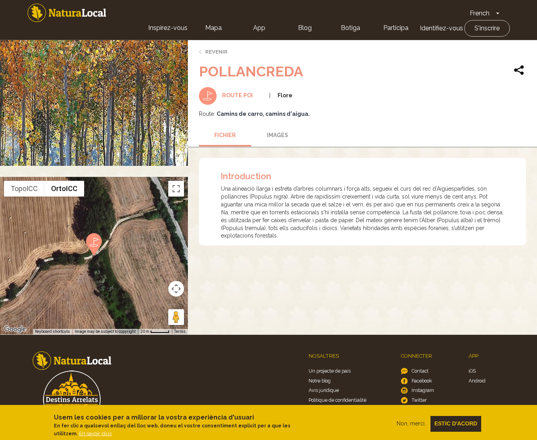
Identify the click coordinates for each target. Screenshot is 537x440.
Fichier (225, 135)
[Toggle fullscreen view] (176, 189)
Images (277, 135)
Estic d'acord (455, 423)
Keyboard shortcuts (52, 331)
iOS (472, 371)
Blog (305, 28)
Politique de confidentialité (337, 400)
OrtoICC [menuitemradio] (64, 188)
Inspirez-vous (168, 28)
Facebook (422, 381)
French (479, 13)
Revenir (216, 52)
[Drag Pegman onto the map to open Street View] (176, 317)
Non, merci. (411, 423)
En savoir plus (95, 433)
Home (67, 13)
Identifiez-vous (441, 28)
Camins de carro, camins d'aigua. (263, 114)
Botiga (350, 28)
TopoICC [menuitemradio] (24, 188)
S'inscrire (487, 28)
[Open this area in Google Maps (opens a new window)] (15, 329)
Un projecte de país (330, 371)
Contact (420, 371)
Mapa (213, 28)
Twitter (419, 400)
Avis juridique (324, 390)
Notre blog (320, 381)
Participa (395, 28)
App (259, 28)
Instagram (423, 390)
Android (477, 381)
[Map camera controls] (176, 289)
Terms (180, 331)
